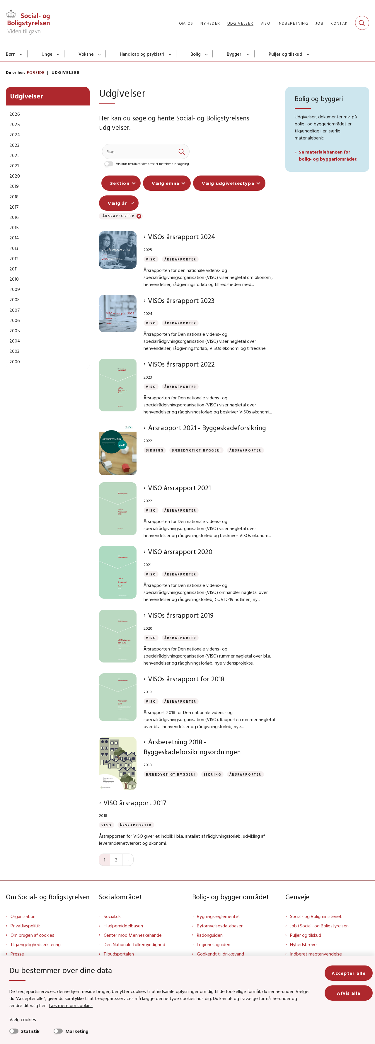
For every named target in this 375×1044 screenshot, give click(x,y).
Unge (47, 54)
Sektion (119, 183)
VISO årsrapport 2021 (179, 487)
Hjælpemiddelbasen (123, 926)
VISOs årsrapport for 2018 (186, 679)
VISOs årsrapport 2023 (181, 300)
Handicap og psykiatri (142, 54)
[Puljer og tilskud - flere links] (308, 53)
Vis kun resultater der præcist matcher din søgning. (153, 164)
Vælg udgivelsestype (228, 183)
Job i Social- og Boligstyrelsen (319, 926)
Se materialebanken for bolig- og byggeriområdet (328, 155)
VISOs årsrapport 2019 (181, 615)
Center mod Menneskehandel (133, 935)
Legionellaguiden (213, 944)
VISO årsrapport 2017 (134, 802)
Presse (17, 954)
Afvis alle (348, 993)
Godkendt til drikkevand (220, 954)
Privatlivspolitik (25, 926)
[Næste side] (128, 860)
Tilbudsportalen (119, 954)
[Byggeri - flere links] (249, 53)
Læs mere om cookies (71, 1005)
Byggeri (235, 54)
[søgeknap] (182, 151)
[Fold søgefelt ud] (362, 23)
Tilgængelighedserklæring (36, 944)
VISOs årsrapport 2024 (181, 236)
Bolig (195, 54)
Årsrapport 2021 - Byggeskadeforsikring (207, 427)
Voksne (86, 54)
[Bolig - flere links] (207, 53)
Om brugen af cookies (32, 935)
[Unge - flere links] (58, 53)
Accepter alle (349, 973)
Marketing (76, 1031)
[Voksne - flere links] (100, 53)
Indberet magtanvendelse (316, 954)
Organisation (23, 916)
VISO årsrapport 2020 (180, 551)
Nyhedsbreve (303, 944)
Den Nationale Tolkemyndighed (134, 944)
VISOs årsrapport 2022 (181, 364)
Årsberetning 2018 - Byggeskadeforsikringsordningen (192, 747)
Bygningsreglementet (218, 916)
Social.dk (112, 916)
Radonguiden (210, 935)
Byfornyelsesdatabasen (220, 926)
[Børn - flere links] (22, 53)
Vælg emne (166, 183)
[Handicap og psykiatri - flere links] (170, 53)
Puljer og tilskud (285, 54)
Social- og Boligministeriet (316, 916)
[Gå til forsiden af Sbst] (28, 22)
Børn (11, 54)
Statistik (30, 1031)
